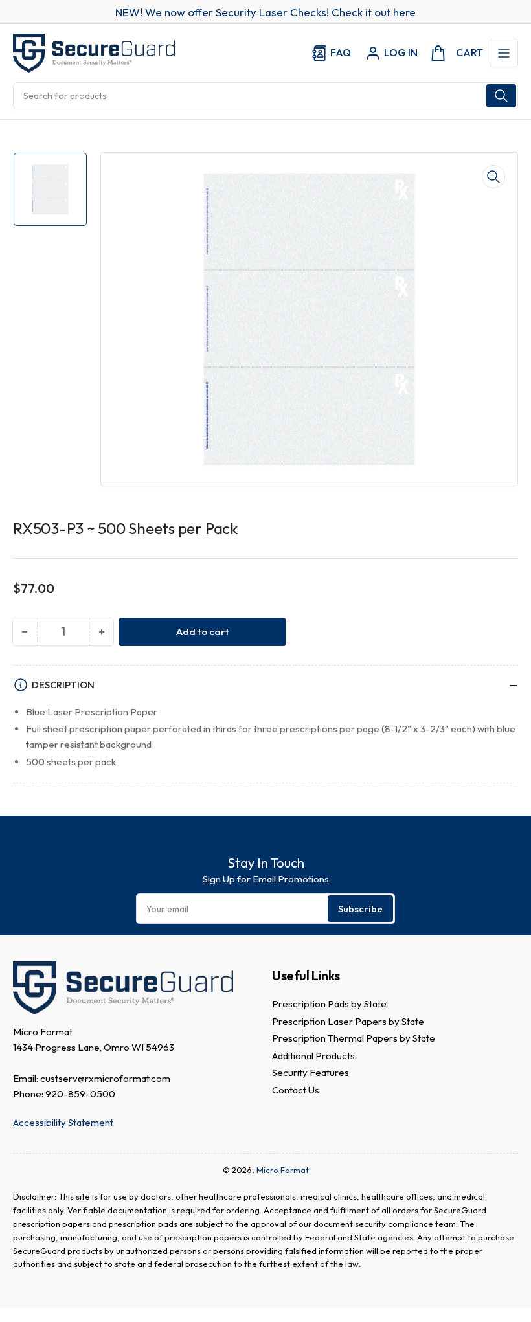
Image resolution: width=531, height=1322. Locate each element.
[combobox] (265, 95)
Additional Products (313, 1055)
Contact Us (295, 1090)
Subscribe (360, 908)
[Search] (501, 96)
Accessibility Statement (63, 1122)
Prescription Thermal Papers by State (353, 1038)
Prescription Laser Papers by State (348, 1021)
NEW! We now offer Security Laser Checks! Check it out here (265, 12)
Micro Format (282, 1170)
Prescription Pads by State (329, 1004)
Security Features (310, 1072)
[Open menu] (504, 53)
